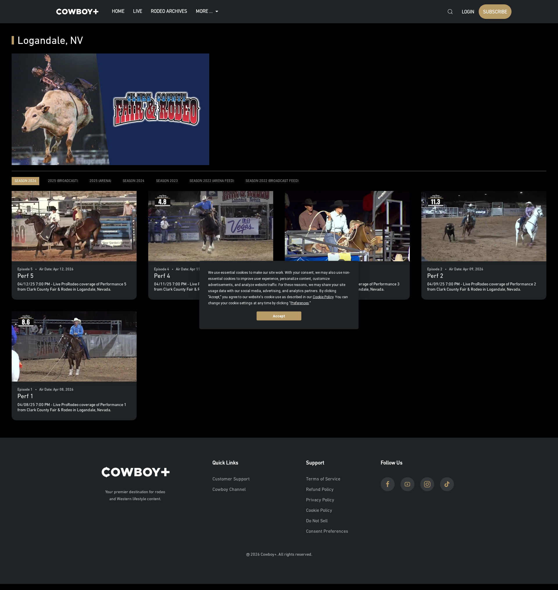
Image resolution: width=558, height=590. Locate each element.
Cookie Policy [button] (323, 297)
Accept (279, 316)
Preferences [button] (300, 303)
